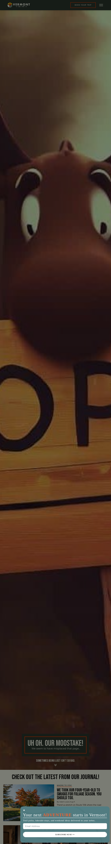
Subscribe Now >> (65, 835)
